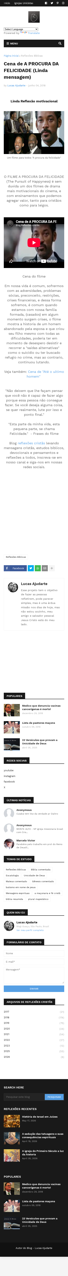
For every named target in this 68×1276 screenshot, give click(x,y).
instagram (9, 776)
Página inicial (11, 55)
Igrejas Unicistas (23, 3)
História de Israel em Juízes (39, 1116)
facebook (9, 781)
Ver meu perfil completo (30, 930)
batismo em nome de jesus (21, 887)
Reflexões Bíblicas (32, 55)
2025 (34, 1051)
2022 (34, 1040)
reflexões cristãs (31, 443)
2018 (34, 1017)
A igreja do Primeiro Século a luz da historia (43, 1152)
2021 (34, 1034)
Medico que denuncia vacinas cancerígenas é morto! (41, 707)
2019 (34, 1023)
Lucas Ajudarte (34, 584)
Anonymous (24, 809)
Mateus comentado (16, 881)
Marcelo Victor (25, 840)
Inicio (7, 3)
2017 (34, 1011)
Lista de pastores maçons (38, 722)
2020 (34, 1028)
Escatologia (12, 875)
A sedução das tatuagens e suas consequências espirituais (42, 1135)
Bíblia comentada (40, 869)
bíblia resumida (14, 899)
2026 (34, 1057)
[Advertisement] (34, 514)
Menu (14, 43)
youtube (9, 770)
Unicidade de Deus (34, 875)
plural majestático (38, 899)
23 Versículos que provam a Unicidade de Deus (39, 741)
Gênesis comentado (43, 881)
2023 (34, 1045)
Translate (34, 33)
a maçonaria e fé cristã (47, 893)
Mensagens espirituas (17, 893)
